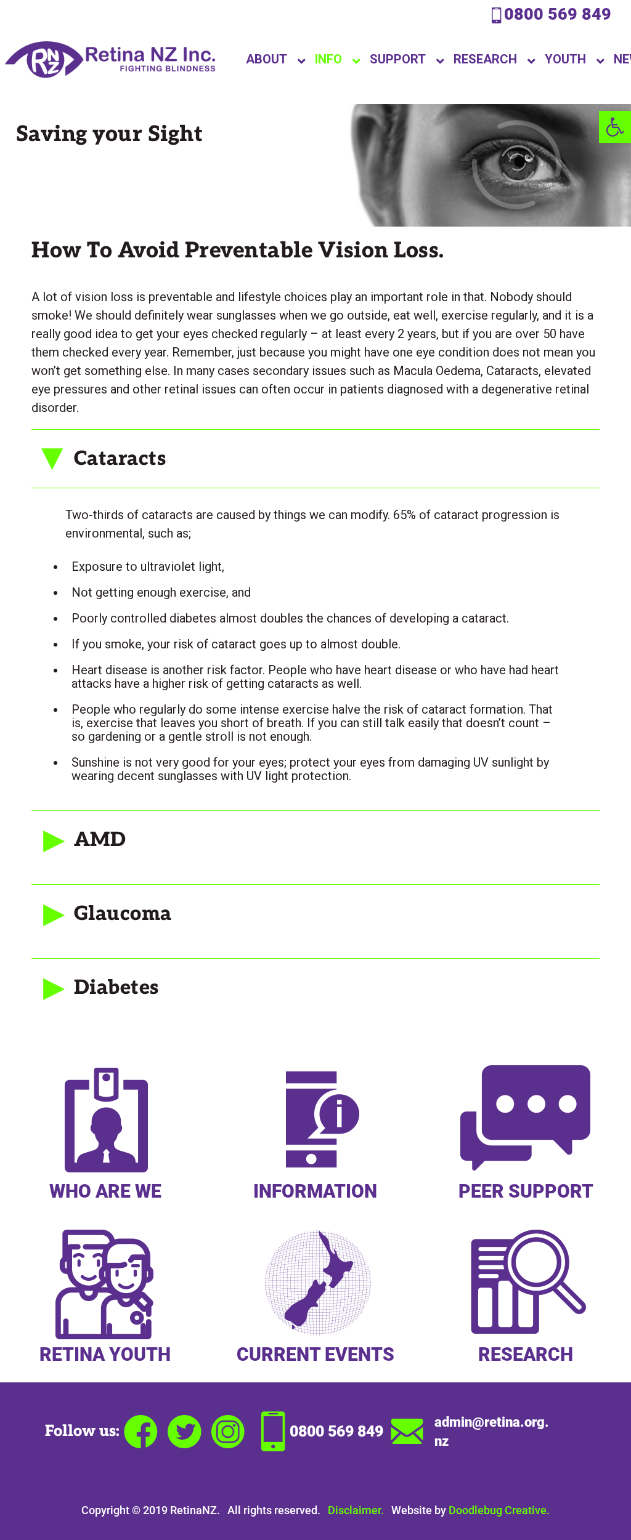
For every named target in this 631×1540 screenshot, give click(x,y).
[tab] (315, 458)
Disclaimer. (356, 1510)
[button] (615, 127)
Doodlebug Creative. (499, 1510)
